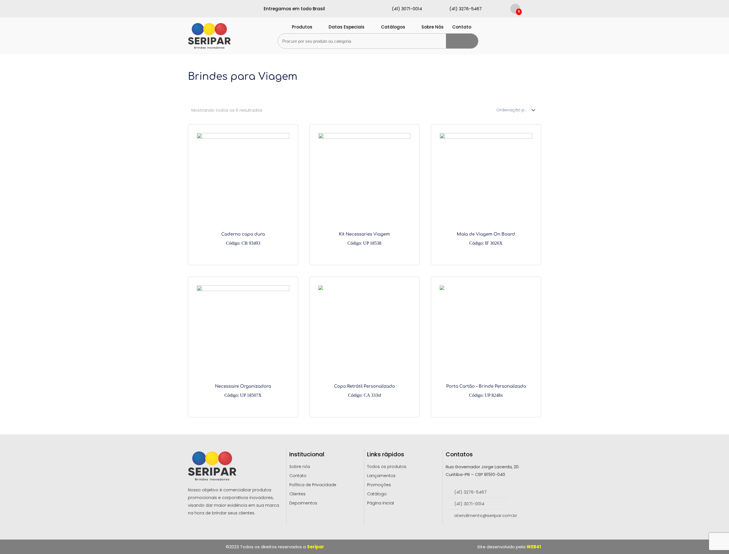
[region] (74, 508)
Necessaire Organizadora (243, 391)
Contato (461, 27)
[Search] (462, 41)
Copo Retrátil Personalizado (364, 391)
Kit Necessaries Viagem (364, 239)
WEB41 (534, 547)
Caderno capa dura (243, 239)
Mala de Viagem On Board (486, 239)
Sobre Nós (432, 27)
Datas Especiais (346, 27)
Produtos (302, 27)
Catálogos (393, 27)
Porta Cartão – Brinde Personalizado (486, 391)
